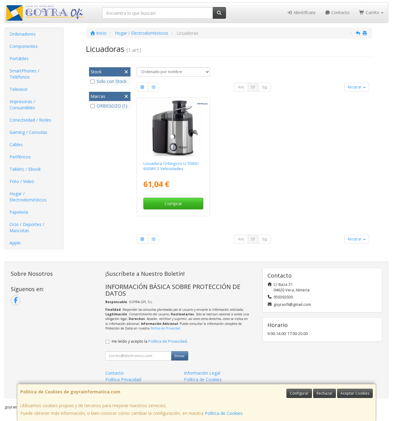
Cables (16, 144)
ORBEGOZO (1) (112, 106)
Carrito (372, 12)
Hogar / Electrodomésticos (28, 197)
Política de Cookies (224, 413)
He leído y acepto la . (150, 341)
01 (253, 87)
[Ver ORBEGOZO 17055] (173, 128)
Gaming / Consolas (28, 132)
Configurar (299, 393)
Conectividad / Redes (30, 120)
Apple (15, 243)
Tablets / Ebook (25, 169)
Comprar (173, 203)
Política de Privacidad (165, 328)
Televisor (19, 89)
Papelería (19, 212)
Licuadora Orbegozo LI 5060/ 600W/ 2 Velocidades (171, 166)
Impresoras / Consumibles (22, 105)
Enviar (179, 355)
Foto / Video (22, 181)
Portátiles (19, 58)
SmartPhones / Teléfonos (24, 74)
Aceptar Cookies (354, 393)
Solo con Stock (111, 81)
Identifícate (304, 12)
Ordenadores (23, 34)
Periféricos (20, 157)
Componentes (24, 46)
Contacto (340, 12)
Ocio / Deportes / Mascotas (27, 227)
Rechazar (325, 393)
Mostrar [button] (355, 87)
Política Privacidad (123, 379)
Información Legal (202, 373)
